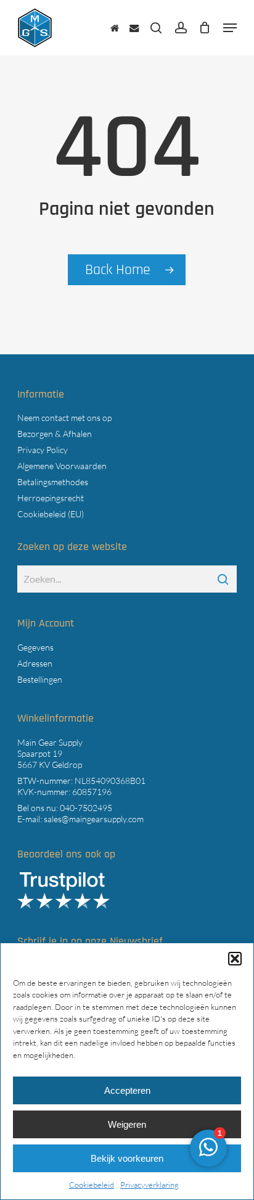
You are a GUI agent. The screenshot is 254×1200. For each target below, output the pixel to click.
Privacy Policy (42, 449)
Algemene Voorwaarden (62, 465)
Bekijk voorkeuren (127, 1158)
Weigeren (127, 1124)
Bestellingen (39, 679)
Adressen (34, 663)
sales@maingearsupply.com (94, 819)
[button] (235, 958)
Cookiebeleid (91, 1185)
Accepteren (127, 1090)
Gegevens (35, 647)
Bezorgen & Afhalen (54, 433)
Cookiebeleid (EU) (50, 514)
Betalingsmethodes (52, 482)
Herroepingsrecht (50, 498)
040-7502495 (86, 807)
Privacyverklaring (149, 1185)
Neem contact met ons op (64, 417)
